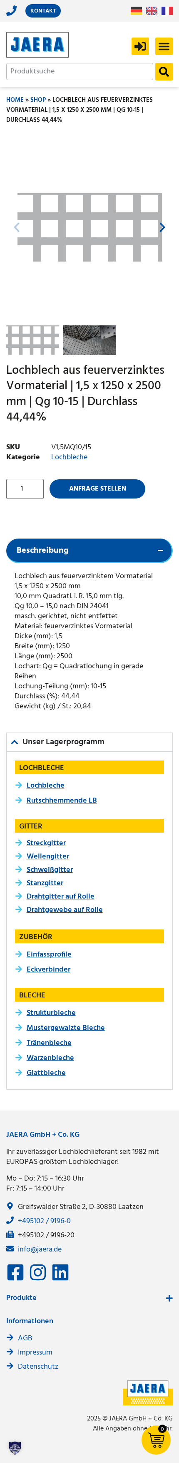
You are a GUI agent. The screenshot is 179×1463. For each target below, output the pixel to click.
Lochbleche (69, 457)
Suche (164, 72)
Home (15, 100)
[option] (154, 11)
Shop (38, 100)
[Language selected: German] (154, 11)
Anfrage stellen (97, 488)
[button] (164, 46)
